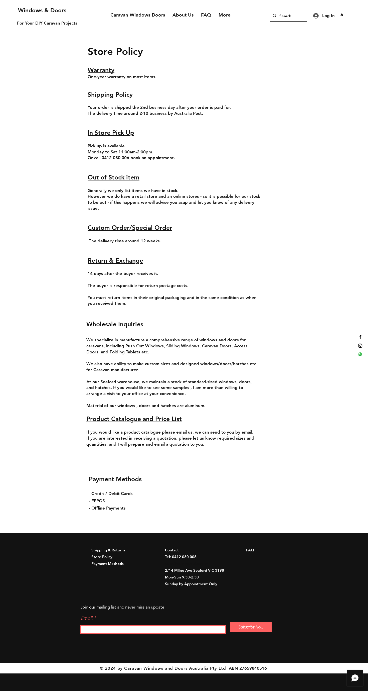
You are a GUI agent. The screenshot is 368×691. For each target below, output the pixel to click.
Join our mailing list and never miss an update (122, 607)
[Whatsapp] (360, 354)
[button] (341, 14)
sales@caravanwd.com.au (187, 563)
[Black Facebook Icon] (360, 337)
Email (87, 618)
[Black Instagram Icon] (360, 345)
